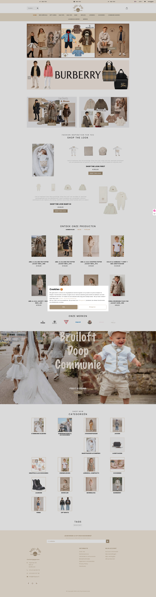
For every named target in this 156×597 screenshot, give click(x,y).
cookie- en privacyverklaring (67, 298)
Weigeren (82, 300)
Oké (63, 307)
